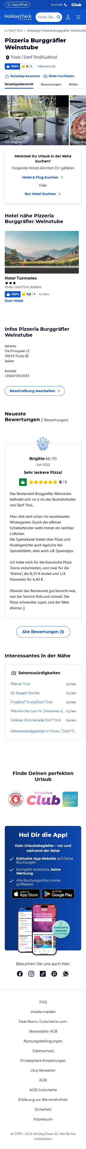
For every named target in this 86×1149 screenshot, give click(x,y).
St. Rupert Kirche (25, 693)
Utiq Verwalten (43, 1070)
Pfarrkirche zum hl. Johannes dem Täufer (38, 711)
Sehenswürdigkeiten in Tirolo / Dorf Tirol (43, 731)
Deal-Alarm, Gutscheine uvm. (43, 1021)
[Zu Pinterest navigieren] (54, 974)
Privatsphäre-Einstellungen (43, 1061)
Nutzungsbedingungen (43, 1041)
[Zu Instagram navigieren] (31, 974)
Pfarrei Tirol (20, 684)
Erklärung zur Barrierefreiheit (43, 1100)
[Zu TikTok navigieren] (43, 974)
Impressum (43, 1119)
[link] (68, 17)
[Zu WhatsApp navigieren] (66, 974)
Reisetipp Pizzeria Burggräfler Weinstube (56, 30)
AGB (43, 1080)
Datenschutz (43, 1051)
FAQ (43, 1002)
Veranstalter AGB (43, 1031)
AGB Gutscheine (43, 1090)
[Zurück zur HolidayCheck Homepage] (18, 17)
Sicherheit (43, 1109)
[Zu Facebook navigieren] (20, 974)
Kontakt (57, 4)
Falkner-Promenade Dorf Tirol (36, 720)
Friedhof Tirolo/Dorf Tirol (32, 702)
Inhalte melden (43, 1012)
